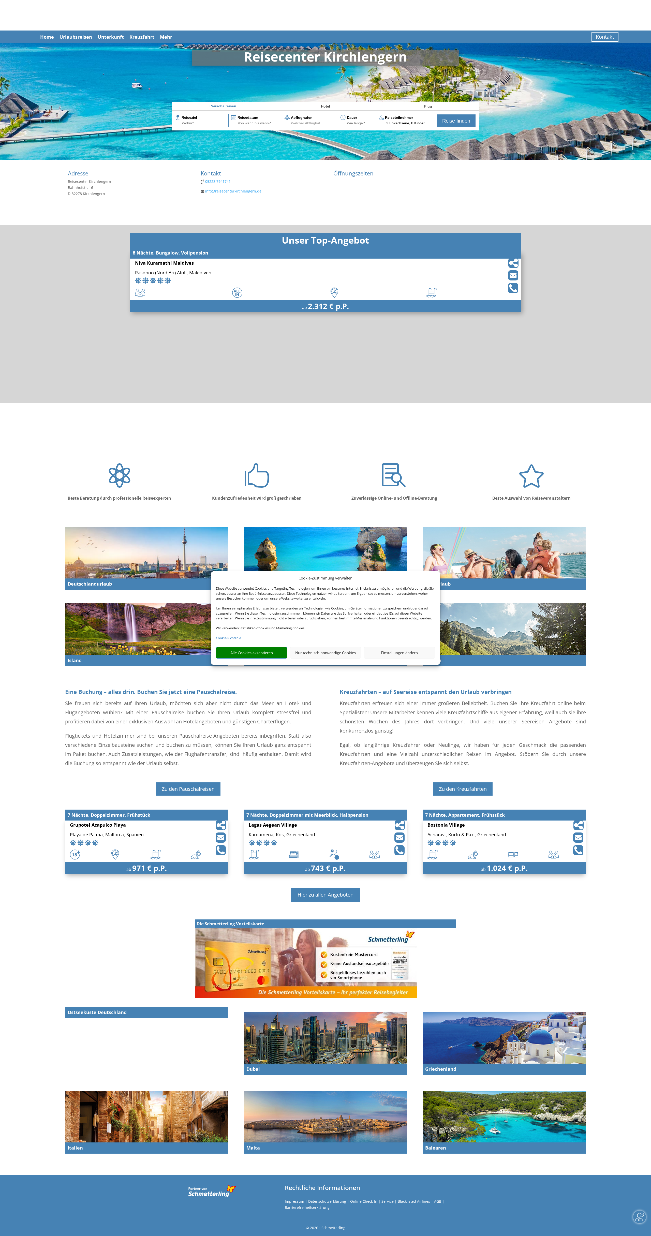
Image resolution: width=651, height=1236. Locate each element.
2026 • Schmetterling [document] (327, 1227)
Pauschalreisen (223, 106)
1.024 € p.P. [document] (507, 868)
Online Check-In (363, 1201)
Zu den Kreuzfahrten (463, 788)
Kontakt (605, 36)
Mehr (166, 37)
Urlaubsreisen (76, 37)
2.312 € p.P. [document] (328, 306)
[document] (325, 58)
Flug (428, 106)
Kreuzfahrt (141, 37)
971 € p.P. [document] (149, 868)
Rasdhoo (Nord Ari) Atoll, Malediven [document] (173, 273)
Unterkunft (111, 37)
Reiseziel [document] (189, 117)
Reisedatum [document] (248, 117)
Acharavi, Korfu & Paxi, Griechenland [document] (466, 835)
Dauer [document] (352, 117)
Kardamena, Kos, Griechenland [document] (282, 835)
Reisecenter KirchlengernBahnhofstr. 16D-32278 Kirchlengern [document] (89, 187)
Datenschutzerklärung (327, 1201)
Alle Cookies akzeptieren (251, 652)
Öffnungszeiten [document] (353, 173)
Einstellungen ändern (399, 652)
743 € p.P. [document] (328, 868)
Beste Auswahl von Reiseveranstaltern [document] (531, 498)
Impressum (294, 1201)
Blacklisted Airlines (414, 1201)
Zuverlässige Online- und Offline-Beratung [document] (394, 498)
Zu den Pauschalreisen (188, 788)
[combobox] (205, 123)
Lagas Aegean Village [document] (273, 825)
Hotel (325, 106)
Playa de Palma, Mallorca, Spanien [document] (107, 835)
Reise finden (456, 121)
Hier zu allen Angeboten (325, 894)
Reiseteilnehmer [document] (399, 117)
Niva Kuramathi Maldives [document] (164, 263)
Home (47, 37)
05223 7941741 (218, 181)
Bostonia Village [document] (446, 825)
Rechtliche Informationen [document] (322, 1188)
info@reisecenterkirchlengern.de (233, 191)
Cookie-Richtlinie (228, 638)
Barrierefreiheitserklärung (307, 1207)
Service (387, 1201)
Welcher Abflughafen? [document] (308, 123)
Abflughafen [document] (302, 117)
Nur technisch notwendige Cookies (325, 652)
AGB (437, 1201)
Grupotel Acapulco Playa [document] (98, 825)
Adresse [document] (78, 173)
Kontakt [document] (211, 173)
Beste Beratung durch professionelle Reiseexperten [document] (119, 498)
